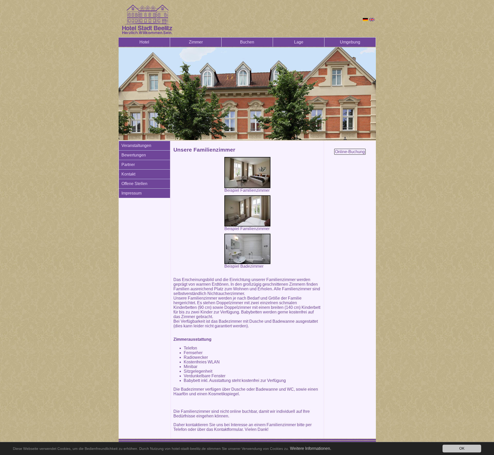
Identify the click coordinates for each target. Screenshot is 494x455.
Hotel (144, 42)
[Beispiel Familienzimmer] (247, 172)
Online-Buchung (350, 152)
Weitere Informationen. (310, 448)
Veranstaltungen (136, 145)
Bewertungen (133, 155)
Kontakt (128, 174)
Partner (128, 164)
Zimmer (196, 42)
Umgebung (350, 42)
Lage (298, 42)
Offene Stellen (134, 183)
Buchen (247, 42)
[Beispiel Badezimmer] (247, 249)
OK (461, 448)
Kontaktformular (228, 429)
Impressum (131, 193)
